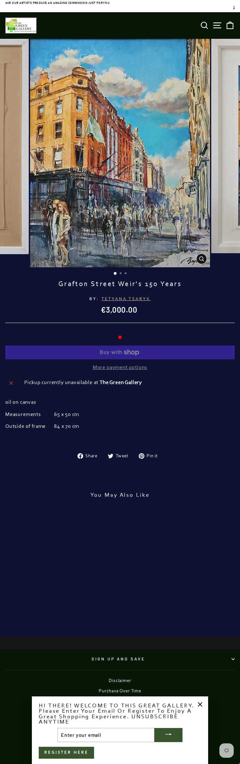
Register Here (66, 753)
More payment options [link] (120, 367)
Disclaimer (120, 681)
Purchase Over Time (120, 691)
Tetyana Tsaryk (126, 299)
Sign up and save (119, 658)
